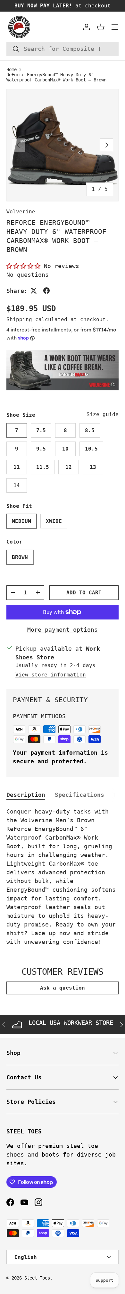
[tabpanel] (62, 876)
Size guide (103, 414)
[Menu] (115, 27)
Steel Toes (37, 1277)
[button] (101, 27)
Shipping (19, 319)
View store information (50, 675)
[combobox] (62, 49)
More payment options (62, 629)
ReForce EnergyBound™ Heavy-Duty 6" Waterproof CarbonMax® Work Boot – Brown (56, 77)
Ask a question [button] (62, 988)
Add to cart (84, 593)
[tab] (25, 794)
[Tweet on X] (33, 290)
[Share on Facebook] (46, 290)
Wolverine (20, 212)
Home (11, 69)
